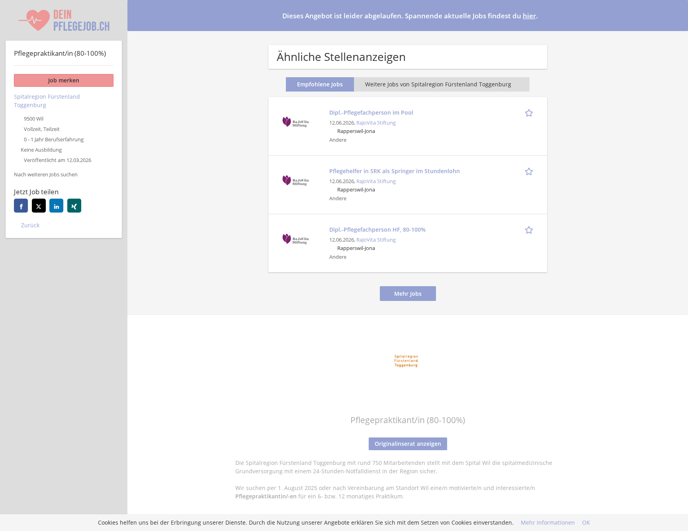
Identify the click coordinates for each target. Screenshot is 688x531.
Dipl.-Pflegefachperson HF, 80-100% (377, 229)
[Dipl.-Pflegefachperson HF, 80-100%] (295, 238)
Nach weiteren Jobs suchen (46, 174)
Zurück (30, 225)
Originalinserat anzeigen (408, 443)
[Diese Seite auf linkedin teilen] (56, 206)
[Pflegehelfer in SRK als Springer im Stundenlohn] (295, 179)
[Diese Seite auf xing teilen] (74, 206)
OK (586, 523)
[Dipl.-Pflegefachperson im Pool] (295, 121)
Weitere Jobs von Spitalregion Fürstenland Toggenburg (438, 84)
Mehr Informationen (548, 523)
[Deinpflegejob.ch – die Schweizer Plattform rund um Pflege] (64, 20)
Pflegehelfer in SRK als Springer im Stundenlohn (394, 171)
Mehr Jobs (408, 293)
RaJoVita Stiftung (376, 122)
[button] (675, 15)
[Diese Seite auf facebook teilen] (21, 206)
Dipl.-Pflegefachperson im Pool (371, 112)
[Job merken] (530, 112)
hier (529, 15)
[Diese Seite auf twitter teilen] (39, 206)
